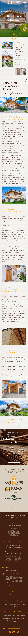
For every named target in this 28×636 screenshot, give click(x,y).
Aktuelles (14, 592)
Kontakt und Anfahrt (14, 586)
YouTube (18, 632)
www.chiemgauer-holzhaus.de (14, 525)
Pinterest (15, 632)
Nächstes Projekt (14, 426)
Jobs (14, 589)
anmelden (14, 626)
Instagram (13, 632)
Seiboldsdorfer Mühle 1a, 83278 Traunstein (13, 574)
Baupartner (14, 595)
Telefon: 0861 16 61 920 (11, 570)
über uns (14, 507)
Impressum (14, 598)
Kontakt (14, 460)
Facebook (10, 632)
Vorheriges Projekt (14, 419)
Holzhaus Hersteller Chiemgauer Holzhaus (12, 2)
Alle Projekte (14, 422)
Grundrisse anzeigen (18, 64)
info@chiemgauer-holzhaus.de (14, 523)
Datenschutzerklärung (14, 601)
